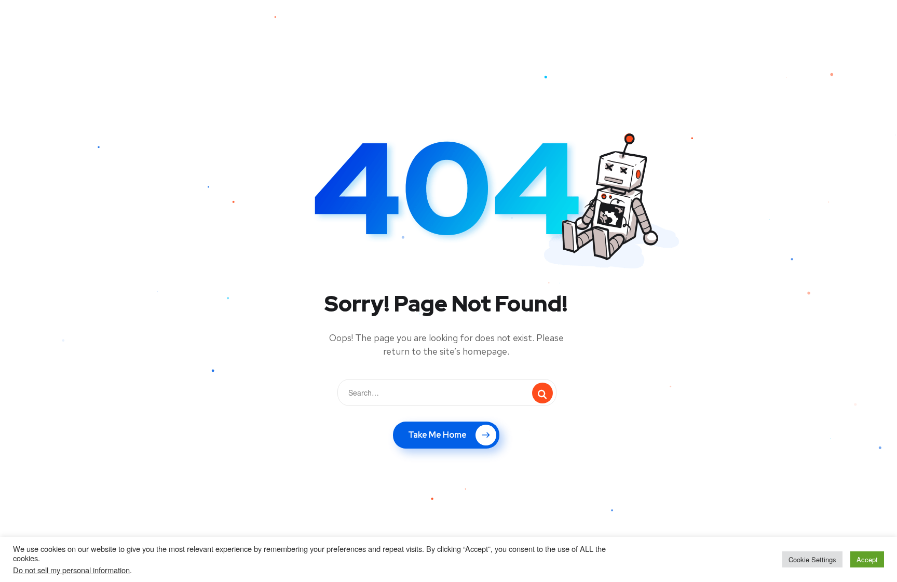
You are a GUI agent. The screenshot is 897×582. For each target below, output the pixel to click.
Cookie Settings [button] (812, 559)
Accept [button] (867, 559)
